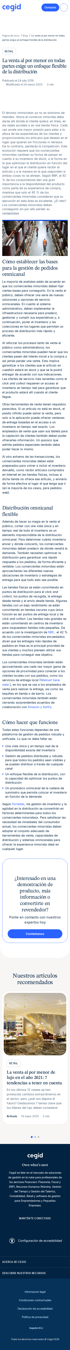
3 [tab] (38, 1137)
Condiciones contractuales (35, 1300)
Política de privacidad (35, 1317)
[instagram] (35, 1227)
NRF (51, 632)
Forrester (18, 804)
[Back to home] (11, 7)
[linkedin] (17, 1227)
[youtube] (26, 1227)
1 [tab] (32, 1137)
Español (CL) (36, 1328)
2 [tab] (35, 1137)
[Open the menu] (64, 7)
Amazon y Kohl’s (39, 707)
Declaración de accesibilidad (35, 1308)
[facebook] (53, 1227)
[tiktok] (44, 1227)
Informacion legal (35, 1291)
